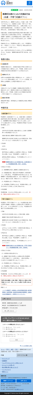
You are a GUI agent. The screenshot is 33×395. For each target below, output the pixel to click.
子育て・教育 (9, 349)
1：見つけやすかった (10, 334)
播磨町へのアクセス (8, 380)
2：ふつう (17, 327)
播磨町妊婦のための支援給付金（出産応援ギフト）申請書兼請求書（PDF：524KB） (19, 163)
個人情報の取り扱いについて (10, 367)
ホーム (3, 349)
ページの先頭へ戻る (26, 345)
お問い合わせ (10, 311)
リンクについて (6, 369)
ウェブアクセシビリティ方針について (12, 363)
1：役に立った (8, 327)
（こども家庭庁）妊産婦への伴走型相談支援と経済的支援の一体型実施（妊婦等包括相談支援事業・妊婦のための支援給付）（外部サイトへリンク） (17, 292)
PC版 (2, 355)
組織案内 (4, 360)
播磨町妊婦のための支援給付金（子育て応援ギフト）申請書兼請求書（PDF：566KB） (19, 246)
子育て (16, 349)
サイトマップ (6, 358)
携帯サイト (5, 371)
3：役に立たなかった (10, 329)
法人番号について (19, 389)
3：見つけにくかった (10, 336)
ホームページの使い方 (8, 365)
